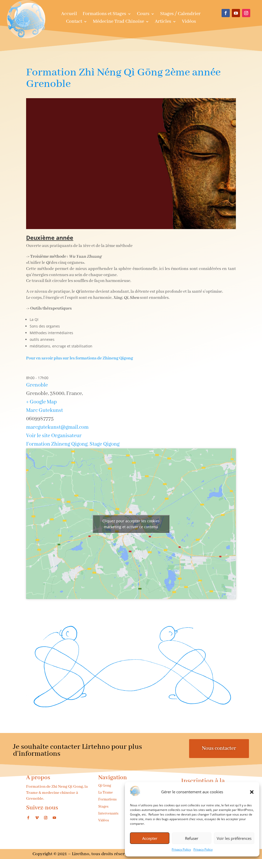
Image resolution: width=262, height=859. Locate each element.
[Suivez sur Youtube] (236, 13)
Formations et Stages (104, 14)
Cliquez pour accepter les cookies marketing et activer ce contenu (131, 523)
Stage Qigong (104, 444)
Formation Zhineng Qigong (57, 444)
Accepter (149, 838)
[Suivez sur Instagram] (246, 13)
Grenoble (37, 385)
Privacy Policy (181, 849)
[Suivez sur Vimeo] (37, 818)
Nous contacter (219, 748)
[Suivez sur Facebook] (226, 13)
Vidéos (189, 22)
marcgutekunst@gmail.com (57, 427)
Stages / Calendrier (180, 14)
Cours (143, 14)
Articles (163, 22)
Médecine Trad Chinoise (118, 22)
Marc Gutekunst (44, 410)
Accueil (69, 14)
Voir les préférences (234, 838)
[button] (251, 792)
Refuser (191, 838)
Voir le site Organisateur (54, 436)
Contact (74, 22)
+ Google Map (41, 402)
